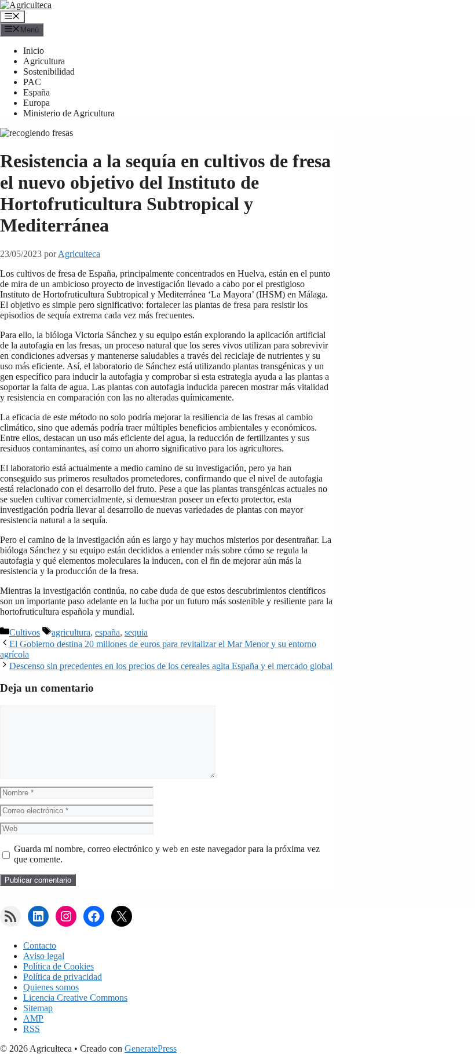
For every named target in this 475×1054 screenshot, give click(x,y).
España (36, 92)
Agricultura (44, 61)
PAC (32, 82)
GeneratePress (151, 1048)
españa (107, 632)
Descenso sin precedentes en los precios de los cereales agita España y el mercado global (170, 666)
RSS (31, 1029)
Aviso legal (43, 956)
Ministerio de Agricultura (69, 113)
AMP (33, 1018)
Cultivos (24, 632)
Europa (36, 103)
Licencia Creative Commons (75, 997)
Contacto (39, 945)
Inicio (33, 51)
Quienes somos (51, 987)
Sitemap (38, 1008)
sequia (136, 632)
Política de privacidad (62, 977)
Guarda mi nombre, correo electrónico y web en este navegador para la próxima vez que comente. (167, 854)
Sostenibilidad (49, 71)
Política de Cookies (58, 966)
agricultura (71, 632)
